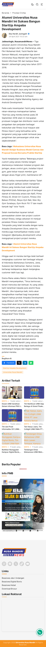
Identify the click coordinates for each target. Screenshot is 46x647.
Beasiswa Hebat (9, 585)
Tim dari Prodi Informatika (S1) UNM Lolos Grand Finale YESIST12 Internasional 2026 (11, 428)
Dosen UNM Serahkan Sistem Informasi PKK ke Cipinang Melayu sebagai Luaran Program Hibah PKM (12, 405)
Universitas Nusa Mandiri (12, 372)
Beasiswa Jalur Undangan (13, 578)
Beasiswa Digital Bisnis (12, 581)
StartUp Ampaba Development (14, 368)
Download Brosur (9, 589)
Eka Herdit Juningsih (18, 34)
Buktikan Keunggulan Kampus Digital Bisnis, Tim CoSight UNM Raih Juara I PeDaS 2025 (11, 451)
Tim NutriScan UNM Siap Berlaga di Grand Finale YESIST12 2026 (34, 405)
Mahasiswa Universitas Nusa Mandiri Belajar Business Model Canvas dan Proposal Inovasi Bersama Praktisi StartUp (23, 149)
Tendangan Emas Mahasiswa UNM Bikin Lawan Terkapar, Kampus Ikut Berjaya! (33, 451)
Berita (4, 401)
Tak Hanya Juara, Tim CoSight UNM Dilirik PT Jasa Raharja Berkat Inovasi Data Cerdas (33, 428)
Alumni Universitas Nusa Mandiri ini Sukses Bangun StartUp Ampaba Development (22, 247)
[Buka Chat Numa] (40, 632)
